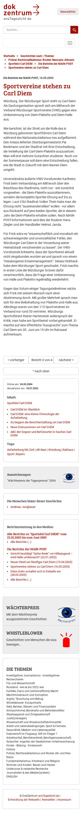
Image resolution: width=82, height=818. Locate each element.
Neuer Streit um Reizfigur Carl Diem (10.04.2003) (41, 562)
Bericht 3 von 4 (41, 360)
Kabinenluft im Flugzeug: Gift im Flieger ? (31, 733)
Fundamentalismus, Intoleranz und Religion (33, 761)
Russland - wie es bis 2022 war (25, 687)
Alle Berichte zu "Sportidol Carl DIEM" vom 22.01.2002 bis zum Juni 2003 (37, 535)
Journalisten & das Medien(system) (28, 772)
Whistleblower (24, 632)
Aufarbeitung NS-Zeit (20, 449)
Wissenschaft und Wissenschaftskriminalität (33, 722)
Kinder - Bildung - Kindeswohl (24, 745)
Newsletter (68, 11)
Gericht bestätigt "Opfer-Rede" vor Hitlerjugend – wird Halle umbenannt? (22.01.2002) (41, 555)
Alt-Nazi (41, 449)
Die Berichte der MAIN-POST (27, 549)
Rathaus (68, 449)
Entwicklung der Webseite (23, 799)
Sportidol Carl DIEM (19, 403)
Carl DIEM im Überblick (25, 409)
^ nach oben (41, 371)
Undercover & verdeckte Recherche (27, 768)
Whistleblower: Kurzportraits (23, 702)
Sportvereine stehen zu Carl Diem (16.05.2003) (40, 566)
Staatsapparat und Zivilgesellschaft (28, 714)
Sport (10, 454)
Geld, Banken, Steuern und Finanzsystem (31, 706)
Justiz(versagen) (16, 718)
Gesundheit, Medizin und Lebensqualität (30, 730)
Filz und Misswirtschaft (20, 683)
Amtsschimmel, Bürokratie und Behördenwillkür (35, 710)
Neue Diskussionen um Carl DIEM (32, 427)
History (10, 749)
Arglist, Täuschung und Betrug (24, 698)
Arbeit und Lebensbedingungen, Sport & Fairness (36, 726)
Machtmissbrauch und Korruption (27, 695)
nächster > (66, 360)
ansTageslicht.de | (49, 795)
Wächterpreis (22, 607)
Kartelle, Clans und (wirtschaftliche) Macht (32, 691)
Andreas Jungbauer (23, 507)
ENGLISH (12, 776)
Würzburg (54, 449)
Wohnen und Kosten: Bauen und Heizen (30, 765)
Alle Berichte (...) (20, 542)
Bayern (20, 454)
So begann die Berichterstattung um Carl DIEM (40, 422)
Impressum (64, 799)
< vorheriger (16, 360)
